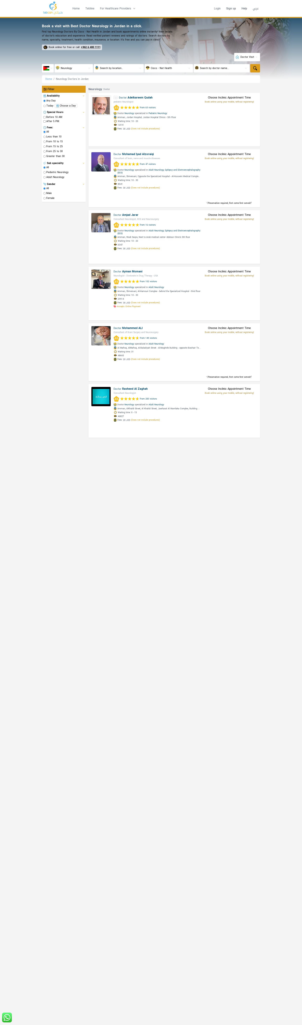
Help (244, 8)
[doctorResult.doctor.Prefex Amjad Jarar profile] (101, 222)
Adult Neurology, (156, 170)
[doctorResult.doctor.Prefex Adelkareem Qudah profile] (101, 105)
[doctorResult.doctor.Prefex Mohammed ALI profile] (101, 336)
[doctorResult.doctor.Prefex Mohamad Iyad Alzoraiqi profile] (101, 162)
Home (76, 8)
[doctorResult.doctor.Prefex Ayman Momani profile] (101, 279)
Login (217, 8)
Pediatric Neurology (158, 113)
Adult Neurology (156, 287)
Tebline (89, 8)
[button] (118, 8)
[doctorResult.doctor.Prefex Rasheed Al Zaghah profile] (101, 396)
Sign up (231, 8)
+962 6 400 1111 (90, 47)
